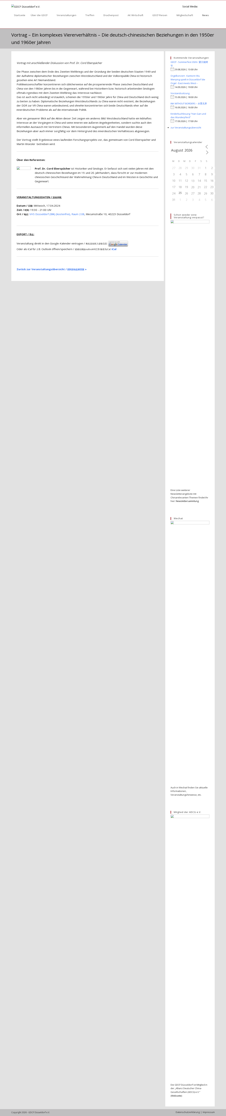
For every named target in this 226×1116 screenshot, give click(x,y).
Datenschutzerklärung (188, 1112)
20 (192, 187)
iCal (114, 249)
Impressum (209, 1112)
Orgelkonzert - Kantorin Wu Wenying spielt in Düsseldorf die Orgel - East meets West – (188, 79)
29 (205, 194)
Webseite (176, 1095)
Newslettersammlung (187, 501)
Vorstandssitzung (180, 93)
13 (192, 181)
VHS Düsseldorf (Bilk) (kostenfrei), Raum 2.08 (56, 214)
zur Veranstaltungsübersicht (186, 127)
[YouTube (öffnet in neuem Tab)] (207, 6)
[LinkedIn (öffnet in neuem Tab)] (202, 6)
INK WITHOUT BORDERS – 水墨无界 (189, 103)
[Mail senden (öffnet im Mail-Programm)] (213, 6)
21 (199, 187)
